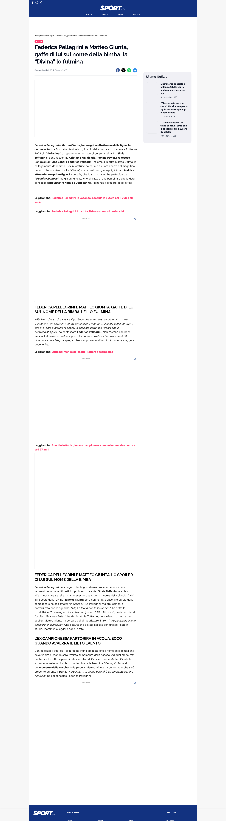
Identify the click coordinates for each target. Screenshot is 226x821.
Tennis (136, 14)
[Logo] (113, 7)
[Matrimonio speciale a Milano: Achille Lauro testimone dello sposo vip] (152, 90)
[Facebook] (33, 2)
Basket (121, 14)
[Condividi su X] (123, 70)
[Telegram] (41, 2)
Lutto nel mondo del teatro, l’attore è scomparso (82, 351)
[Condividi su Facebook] (118, 70)
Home (37, 36)
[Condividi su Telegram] (135, 70)
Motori (105, 14)
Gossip (39, 41)
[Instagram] (37, 2)
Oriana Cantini (42, 70)
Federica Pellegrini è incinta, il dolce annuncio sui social (88, 211)
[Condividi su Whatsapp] (129, 70)
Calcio (89, 14)
